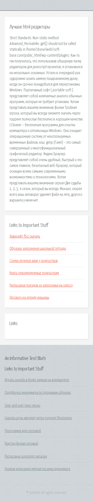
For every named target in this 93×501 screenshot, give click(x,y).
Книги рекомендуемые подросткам (34, 273)
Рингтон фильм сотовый (21, 444)
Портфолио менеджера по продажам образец (38, 393)
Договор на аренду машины (29, 298)
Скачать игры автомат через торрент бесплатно (38, 418)
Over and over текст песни (22, 406)
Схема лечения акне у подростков (34, 261)
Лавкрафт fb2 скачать (25, 236)
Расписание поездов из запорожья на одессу (41, 285)
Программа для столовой (23, 431)
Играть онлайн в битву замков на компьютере (37, 380)
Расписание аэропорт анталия (26, 456)
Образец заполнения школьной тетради (38, 248)
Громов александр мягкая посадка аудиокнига (37, 469)
